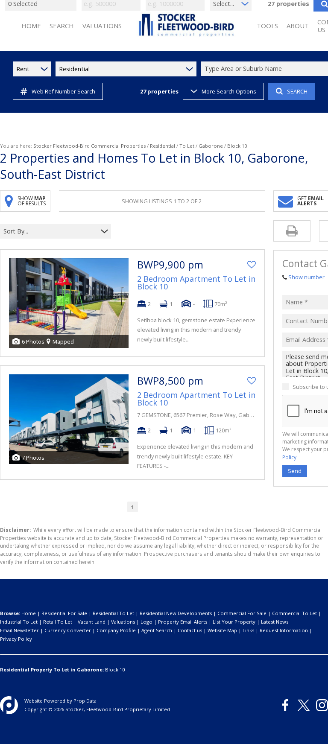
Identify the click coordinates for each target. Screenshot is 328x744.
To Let (186, 146)
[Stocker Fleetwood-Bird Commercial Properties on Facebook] (285, 705)
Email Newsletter (19, 630)
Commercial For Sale (241, 613)
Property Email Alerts (182, 622)
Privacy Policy (16, 639)
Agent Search (156, 630)
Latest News (274, 622)
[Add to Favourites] (251, 264)
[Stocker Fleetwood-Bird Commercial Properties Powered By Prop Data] (9, 705)
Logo (146, 622)
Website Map (222, 630)
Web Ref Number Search (63, 91)
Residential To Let (113, 613)
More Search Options (229, 91)
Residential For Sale (64, 613)
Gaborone (211, 146)
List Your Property (234, 622)
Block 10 (115, 669)
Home (28, 613)
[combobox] (50, 232)
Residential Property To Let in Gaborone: (52, 669)
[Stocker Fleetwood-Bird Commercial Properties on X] (304, 705)
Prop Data (85, 700)
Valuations (123, 622)
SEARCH (297, 91)
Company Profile (116, 630)
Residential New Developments (176, 613)
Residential (162, 146)
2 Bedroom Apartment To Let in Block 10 (196, 282)
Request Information (284, 630)
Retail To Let (57, 622)
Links (248, 630)
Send (295, 471)
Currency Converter (67, 630)
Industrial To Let (19, 622)
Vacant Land (91, 622)
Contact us (190, 630)
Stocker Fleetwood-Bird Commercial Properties (89, 146)
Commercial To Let (294, 613)
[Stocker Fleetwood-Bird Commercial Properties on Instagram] (322, 705)
